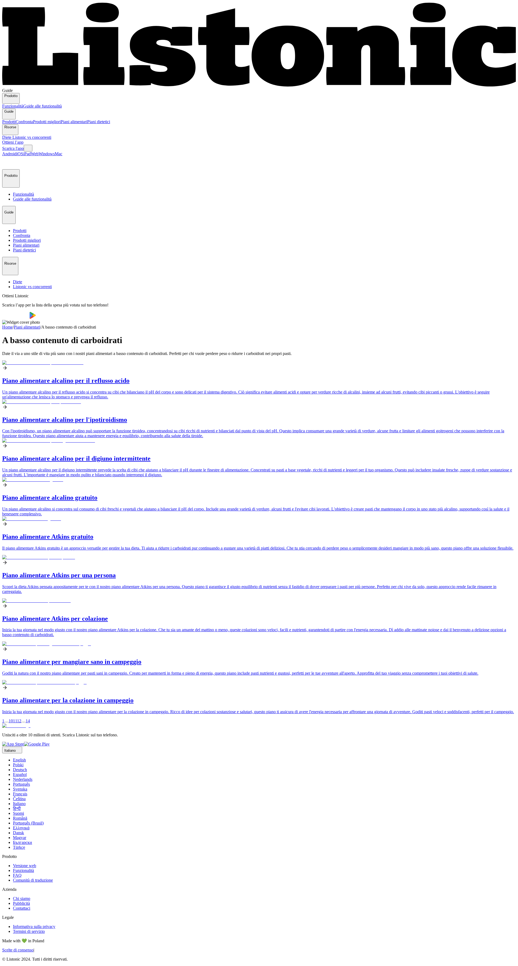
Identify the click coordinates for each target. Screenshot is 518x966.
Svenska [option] (20, 789)
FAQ (17, 875)
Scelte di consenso (17, 950)
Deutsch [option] (20, 769)
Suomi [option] (18, 813)
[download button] (15, 317)
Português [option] (21, 784)
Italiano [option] (19, 803)
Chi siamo (21, 898)
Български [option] (22, 842)
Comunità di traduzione (33, 880)
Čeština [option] (19, 798)
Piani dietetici (98, 121)
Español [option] (20, 774)
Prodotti (9, 121)
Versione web (24, 865)
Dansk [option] (18, 832)
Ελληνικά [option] (21, 828)
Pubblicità (21, 903)
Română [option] (20, 818)
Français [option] (20, 794)
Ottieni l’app (12, 142)
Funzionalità (12, 106)
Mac (58, 153)
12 (19, 721)
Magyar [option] (19, 837)
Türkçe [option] (19, 847)
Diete (7, 137)
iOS (19, 153)
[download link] (13, 744)
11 (15, 721)
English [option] (19, 760)
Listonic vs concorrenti (31, 137)
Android (9, 153)
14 (28, 721)
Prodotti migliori (47, 121)
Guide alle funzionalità (42, 106)
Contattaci (21, 908)
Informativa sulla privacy (34, 926)
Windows (47, 153)
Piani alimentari (74, 121)
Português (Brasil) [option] (28, 823)
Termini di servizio (29, 931)
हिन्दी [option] (17, 808)
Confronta (24, 121)
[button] (8, 162)
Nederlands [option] (22, 779)
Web (35, 153)
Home (7, 327)
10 (11, 721)
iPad (27, 153)
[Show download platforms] (28, 148)
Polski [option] (18, 765)
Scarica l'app (13, 148)
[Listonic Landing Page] (259, 85)
